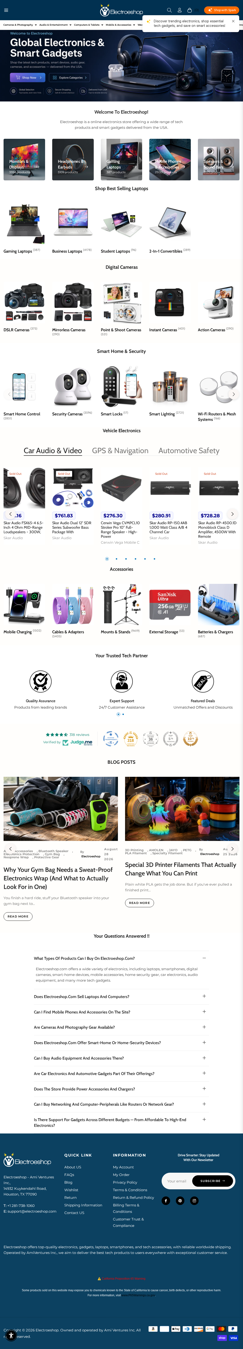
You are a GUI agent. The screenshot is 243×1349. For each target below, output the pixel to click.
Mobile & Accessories (118, 24)
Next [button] (232, 514)
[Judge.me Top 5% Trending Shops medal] (170, 738)
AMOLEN (156, 850)
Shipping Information (83, 1205)
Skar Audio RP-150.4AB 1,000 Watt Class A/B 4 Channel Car (168, 527)
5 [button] (145, 559)
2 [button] (116, 559)
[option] (24, 509)
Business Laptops (72, 251)
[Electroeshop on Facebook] (166, 1200)
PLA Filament (136, 853)
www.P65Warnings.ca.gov (138, 1295)
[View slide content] (121, 60)
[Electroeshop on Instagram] (194, 1200)
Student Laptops (118, 251)
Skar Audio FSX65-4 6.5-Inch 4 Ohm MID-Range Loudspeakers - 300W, (23, 527)
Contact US (74, 1212)
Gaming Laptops (22, 251)
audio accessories (18, 851)
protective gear (46, 857)
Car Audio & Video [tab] (53, 450)
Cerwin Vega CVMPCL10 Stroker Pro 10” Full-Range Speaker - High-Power (120, 530)
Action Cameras (216, 329)
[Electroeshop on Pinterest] (180, 1200)
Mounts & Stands (120, 631)
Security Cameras (72, 414)
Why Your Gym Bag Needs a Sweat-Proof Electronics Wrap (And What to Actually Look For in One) (58, 878)
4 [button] (135, 559)
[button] (169, 10)
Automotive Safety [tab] (189, 450)
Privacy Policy (125, 1182)
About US (72, 1167)
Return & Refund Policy (133, 1197)
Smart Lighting (166, 414)
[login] (180, 10)
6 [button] (154, 559)
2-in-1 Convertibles (169, 251)
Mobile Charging (22, 631)
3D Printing (134, 850)
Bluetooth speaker (53, 851)
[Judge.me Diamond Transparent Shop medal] (110, 738)
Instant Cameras (167, 329)
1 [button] (107, 559)
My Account (123, 1167)
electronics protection (21, 854)
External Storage (166, 631)
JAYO (173, 850)
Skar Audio (13, 538)
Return (70, 1197)
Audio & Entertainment (53, 24)
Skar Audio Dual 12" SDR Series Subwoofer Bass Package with (71, 527)
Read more (18, 916)
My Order (121, 1174)
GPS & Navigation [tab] (120, 450)
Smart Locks (114, 414)
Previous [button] (10, 514)
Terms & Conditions (130, 1190)
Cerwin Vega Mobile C (120, 542)
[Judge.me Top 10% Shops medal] (190, 738)
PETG (187, 850)
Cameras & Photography (18, 24)
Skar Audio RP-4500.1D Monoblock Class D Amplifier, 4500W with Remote (217, 530)
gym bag (52, 854)
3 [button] (126, 559)
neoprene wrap (16, 857)
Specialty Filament (167, 853)
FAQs (69, 1174)
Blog (68, 1182)
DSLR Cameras (20, 329)
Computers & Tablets (86, 24)
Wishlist (71, 1190)
